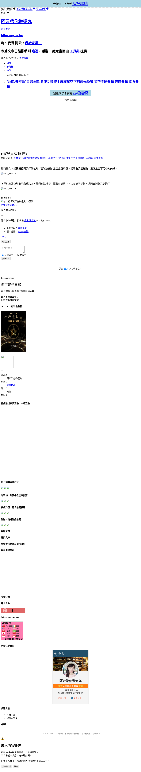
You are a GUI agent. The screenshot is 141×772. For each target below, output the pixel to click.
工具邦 (75, 51)
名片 (9, 70)
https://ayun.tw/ (12, 35)
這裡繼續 (80, 93)
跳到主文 (5, 29)
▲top (3, 236)
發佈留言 (5, 259)
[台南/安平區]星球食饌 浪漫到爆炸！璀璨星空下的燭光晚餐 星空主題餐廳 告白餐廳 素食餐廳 (58, 158)
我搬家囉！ (33, 43)
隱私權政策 (86, 734)
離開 (16, 767)
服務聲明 (96, 734)
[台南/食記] (23, 231)
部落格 (10, 67)
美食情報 (23, 58)
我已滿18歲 (6, 767)
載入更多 (5, 242)
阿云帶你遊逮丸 (16, 21)
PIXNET (50, 734)
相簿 (9, 63)
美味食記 (22, 228)
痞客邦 (27, 220)
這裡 (35, 51)
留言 (33, 220)
